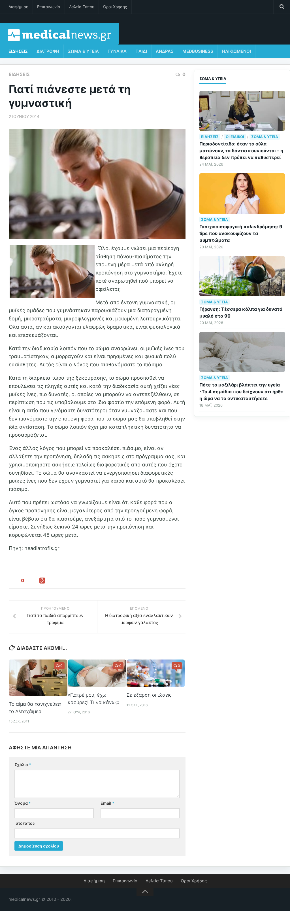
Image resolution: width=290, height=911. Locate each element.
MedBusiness (197, 51)
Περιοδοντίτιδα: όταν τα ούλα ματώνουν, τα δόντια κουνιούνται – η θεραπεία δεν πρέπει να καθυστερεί (241, 150)
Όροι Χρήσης (115, 6)
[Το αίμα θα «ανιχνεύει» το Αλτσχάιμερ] (38, 678)
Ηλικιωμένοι (236, 51)
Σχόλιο (22, 764)
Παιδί (141, 51)
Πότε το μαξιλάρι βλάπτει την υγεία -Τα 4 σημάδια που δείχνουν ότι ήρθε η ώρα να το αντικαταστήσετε (241, 391)
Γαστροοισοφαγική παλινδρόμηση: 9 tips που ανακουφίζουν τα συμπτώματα (240, 233)
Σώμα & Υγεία (83, 51)
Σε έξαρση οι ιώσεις (149, 695)
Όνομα (22, 803)
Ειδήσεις (18, 51)
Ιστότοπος (24, 823)
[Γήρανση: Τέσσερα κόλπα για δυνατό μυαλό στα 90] (242, 276)
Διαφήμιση (18, 6)
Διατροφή (48, 51)
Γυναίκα (117, 51)
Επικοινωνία (48, 6)
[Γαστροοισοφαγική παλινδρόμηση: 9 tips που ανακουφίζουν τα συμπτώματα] (242, 193)
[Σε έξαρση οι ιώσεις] (156, 673)
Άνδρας (165, 51)
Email (107, 803)
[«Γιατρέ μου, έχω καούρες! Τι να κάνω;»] (97, 673)
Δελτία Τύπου (81, 6)
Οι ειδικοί (235, 136)
